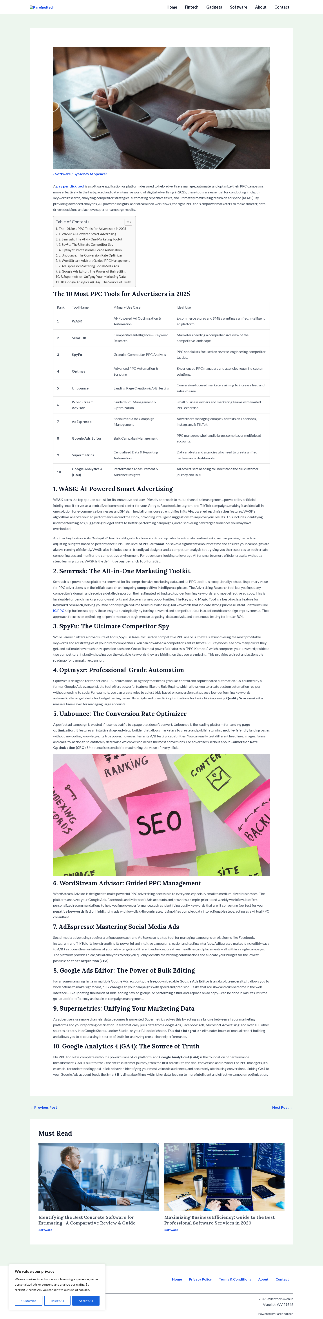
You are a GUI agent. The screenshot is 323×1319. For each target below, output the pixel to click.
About (261, 7)
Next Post (282, 1107)
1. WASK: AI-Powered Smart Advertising (87, 234)
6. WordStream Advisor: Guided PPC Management (94, 260)
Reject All (57, 1301)
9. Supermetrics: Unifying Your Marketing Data (93, 276)
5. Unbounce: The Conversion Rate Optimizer (91, 255)
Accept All (86, 1301)
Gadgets (214, 7)
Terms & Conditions (235, 1279)
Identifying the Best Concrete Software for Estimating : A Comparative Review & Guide (87, 1220)
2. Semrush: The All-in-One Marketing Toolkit (90, 239)
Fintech (191, 7)
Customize (28, 1301)
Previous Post (43, 1107)
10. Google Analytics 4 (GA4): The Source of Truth (95, 282)
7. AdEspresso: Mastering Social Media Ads (89, 266)
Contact (281, 7)
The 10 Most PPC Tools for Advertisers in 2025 (92, 229)
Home (172, 7)
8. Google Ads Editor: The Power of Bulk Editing (92, 271)
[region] (57, 1287)
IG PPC (58, 610)
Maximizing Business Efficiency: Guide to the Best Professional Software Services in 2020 (219, 1220)
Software (238, 7)
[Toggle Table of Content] (126, 222)
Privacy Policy (200, 1279)
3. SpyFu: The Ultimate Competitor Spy (86, 244)
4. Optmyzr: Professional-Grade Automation (90, 250)
